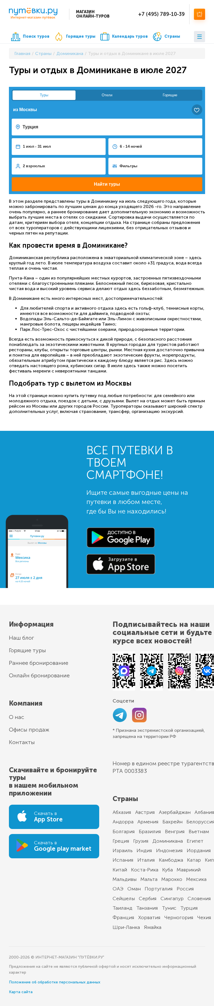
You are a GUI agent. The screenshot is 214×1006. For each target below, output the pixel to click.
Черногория (178, 917)
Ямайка (152, 927)
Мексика (196, 879)
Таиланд (122, 908)
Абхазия (122, 812)
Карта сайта (21, 992)
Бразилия (150, 831)
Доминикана (167, 841)
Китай (120, 870)
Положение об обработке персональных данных (54, 982)
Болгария (124, 831)
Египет (195, 841)
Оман (134, 889)
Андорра (123, 822)
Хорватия (149, 917)
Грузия (141, 841)
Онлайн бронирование (39, 675)
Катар (194, 860)
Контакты (22, 742)
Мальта (148, 879)
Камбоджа (171, 860)
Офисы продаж (29, 729)
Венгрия (175, 831)
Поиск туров (36, 36)
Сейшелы (124, 898)
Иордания (199, 850)
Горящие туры (80, 36)
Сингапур (172, 898)
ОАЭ (118, 889)
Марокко (171, 879)
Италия (146, 860)
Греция (121, 841)
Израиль (123, 850)
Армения (148, 822)
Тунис (169, 908)
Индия (144, 850)
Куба (167, 870)
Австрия (145, 812)
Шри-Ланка (126, 927)
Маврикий (189, 870)
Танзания (147, 908)
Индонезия (169, 850)
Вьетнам (199, 831)
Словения (199, 898)
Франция (123, 917)
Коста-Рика (144, 870)
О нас (16, 717)
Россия (185, 889)
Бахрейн (172, 822)
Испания (123, 860)
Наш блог (21, 637)
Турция (189, 908)
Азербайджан (175, 812)
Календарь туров (130, 36)
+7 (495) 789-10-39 (161, 14)
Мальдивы (125, 879)
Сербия (148, 898)
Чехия (204, 917)
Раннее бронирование (38, 662)
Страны (172, 36)
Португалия (159, 889)
